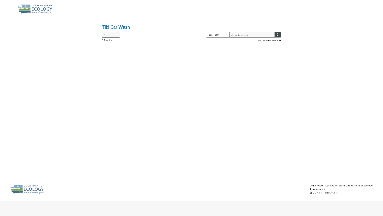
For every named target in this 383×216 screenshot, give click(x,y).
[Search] (278, 35)
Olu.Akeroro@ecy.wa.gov (325, 193)
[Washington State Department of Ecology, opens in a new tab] (35, 9)
